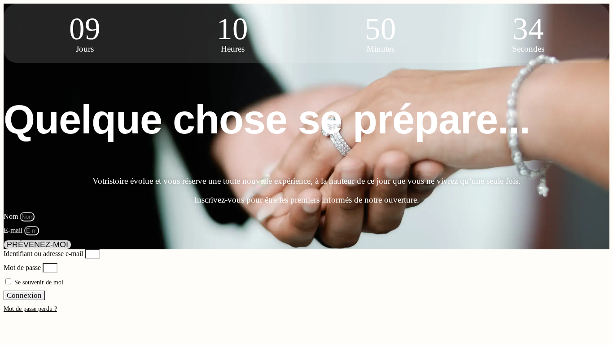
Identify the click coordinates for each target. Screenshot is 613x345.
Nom (12, 216)
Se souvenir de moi (38, 282)
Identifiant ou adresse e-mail (43, 253)
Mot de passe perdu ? (30, 308)
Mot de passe (22, 267)
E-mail (14, 230)
